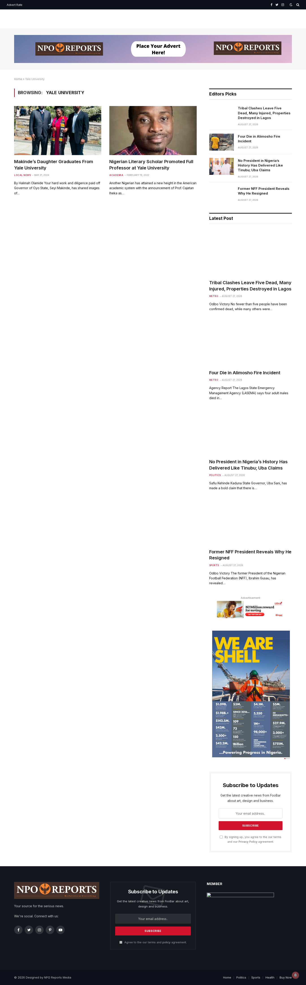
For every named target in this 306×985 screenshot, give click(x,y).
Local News (22, 175)
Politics (215, 475)
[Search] (297, 4)
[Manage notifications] (295, 975)
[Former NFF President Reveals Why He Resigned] (221, 194)
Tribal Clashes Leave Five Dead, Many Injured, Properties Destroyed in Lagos (264, 113)
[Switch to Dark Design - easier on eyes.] (291, 4)
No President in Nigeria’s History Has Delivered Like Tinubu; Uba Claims (260, 165)
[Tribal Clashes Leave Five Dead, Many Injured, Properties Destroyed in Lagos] (221, 113)
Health (269, 977)
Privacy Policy (248, 841)
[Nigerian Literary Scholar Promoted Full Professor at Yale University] (152, 130)
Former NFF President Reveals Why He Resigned (263, 190)
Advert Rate (14, 4)
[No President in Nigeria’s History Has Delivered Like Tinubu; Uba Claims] (221, 166)
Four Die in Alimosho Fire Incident (259, 138)
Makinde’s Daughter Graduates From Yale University (53, 164)
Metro (213, 296)
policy (166, 942)
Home (18, 79)
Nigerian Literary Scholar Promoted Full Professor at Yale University (151, 164)
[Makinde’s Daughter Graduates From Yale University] (57, 130)
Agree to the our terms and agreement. (155, 942)
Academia (116, 175)
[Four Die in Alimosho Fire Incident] (221, 142)
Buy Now (286, 977)
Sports (214, 565)
